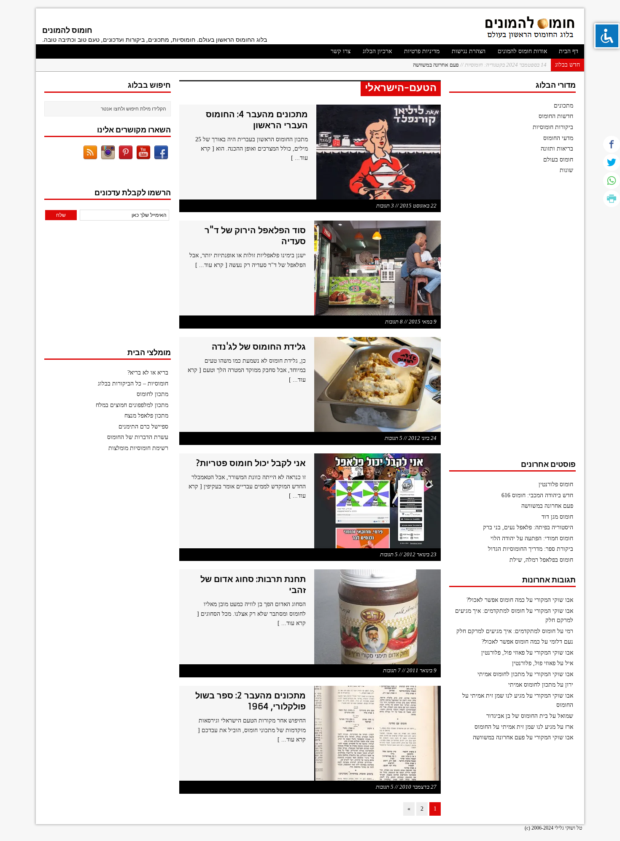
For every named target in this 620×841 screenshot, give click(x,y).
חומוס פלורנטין (556, 484)
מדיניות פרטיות (421, 51)
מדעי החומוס (558, 138)
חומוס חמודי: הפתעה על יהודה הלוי (532, 538)
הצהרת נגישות (468, 51)
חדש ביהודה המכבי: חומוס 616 (537, 495)
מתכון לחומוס (152, 394)
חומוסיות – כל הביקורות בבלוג (133, 383)
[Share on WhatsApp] (611, 180)
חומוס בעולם (558, 159)
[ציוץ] (611, 162)
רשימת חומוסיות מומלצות (138, 448)
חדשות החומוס (556, 116)
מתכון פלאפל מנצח (146, 415)
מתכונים (563, 105)
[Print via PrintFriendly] (611, 198)
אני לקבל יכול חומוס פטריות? (251, 463)
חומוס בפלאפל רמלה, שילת (541, 560)
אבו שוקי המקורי (553, 600)
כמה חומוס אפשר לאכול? (495, 600)
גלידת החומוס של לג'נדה (259, 346)
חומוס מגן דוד (557, 517)
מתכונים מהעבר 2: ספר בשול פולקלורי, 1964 (250, 701)
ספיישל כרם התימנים (143, 426)
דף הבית (568, 51)
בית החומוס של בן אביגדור (517, 716)
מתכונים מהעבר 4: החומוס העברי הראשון (257, 119)
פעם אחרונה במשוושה (480, 65)
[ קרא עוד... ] (211, 265)
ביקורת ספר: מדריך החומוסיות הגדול (530, 549)
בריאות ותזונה (557, 149)
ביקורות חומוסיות (553, 127)
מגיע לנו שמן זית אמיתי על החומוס (514, 727)
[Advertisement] (512, 320)
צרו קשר (340, 51)
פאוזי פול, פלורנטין (503, 653)
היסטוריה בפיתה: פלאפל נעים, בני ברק (528, 527)
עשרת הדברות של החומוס (137, 437)
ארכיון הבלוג (377, 51)
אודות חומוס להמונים (522, 51)
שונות (566, 170)
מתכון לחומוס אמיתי (501, 674)
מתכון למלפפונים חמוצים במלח (132, 405)
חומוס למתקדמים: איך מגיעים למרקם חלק (505, 631)
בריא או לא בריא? (147, 372)
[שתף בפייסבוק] (611, 144)
